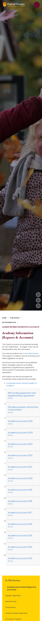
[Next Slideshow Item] (38, 294)
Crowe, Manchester (31, 353)
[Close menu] (37, 5)
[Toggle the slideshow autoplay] (38, 306)
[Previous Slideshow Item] (38, 300)
